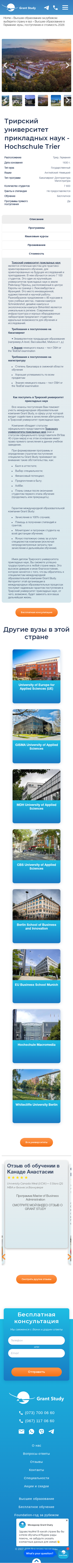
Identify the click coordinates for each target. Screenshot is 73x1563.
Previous (5, 65)
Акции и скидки (36, 1486)
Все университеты (36, 1142)
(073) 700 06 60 (40, 1413)
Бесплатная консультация (36, 612)
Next (67, 65)
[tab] (36, 219)
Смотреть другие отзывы (36, 1279)
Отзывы (36, 1462)
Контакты (36, 1470)
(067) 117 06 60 (39, 1421)
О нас (36, 1445)
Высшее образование (36, 1499)
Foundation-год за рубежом (36, 1515)
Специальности (36, 1478)
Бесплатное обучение (36, 1507)
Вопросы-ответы (36, 1453)
